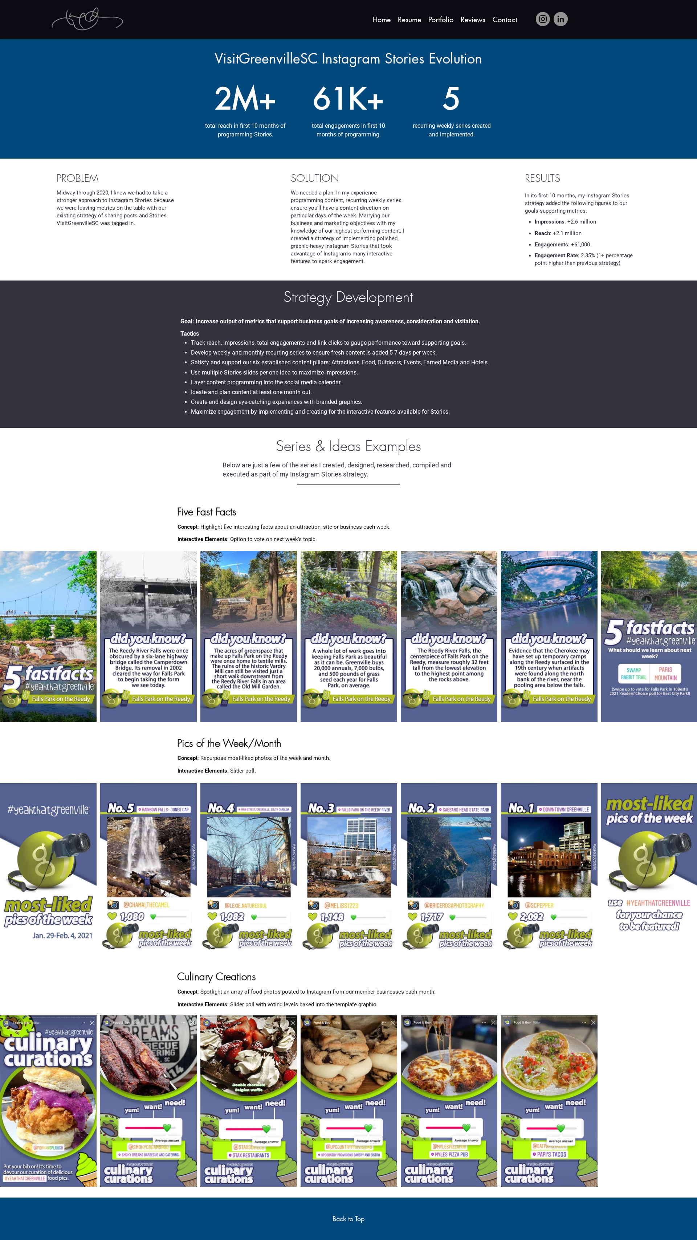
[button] (441, 18)
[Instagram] (543, 19)
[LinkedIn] (561, 19)
